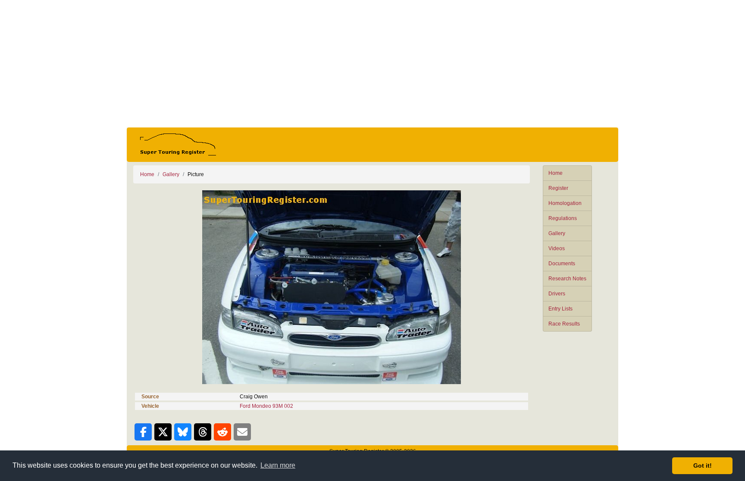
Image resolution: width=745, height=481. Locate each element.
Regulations (562, 218)
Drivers (556, 294)
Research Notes (567, 279)
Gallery (556, 233)
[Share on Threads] (202, 432)
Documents (561, 264)
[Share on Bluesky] (182, 432)
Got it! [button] (702, 465)
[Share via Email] (242, 432)
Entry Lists (560, 309)
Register (558, 188)
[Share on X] (163, 432)
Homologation (565, 203)
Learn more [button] (277, 465)
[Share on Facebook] (143, 432)
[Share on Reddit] (222, 432)
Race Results (564, 324)
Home (555, 173)
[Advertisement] (372, 63)
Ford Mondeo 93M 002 (266, 406)
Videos (556, 248)
